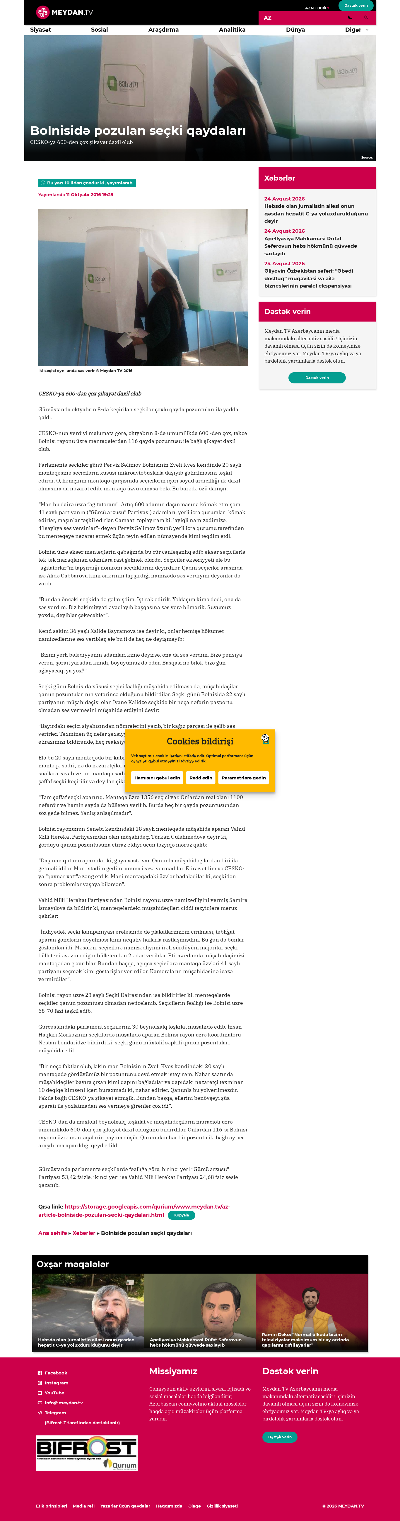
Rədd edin (200, 777)
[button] (368, 30)
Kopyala (181, 1214)
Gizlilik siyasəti (222, 1506)
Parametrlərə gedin (244, 777)
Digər (353, 29)
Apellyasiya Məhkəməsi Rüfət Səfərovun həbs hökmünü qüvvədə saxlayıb (310, 246)
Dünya (295, 29)
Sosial (99, 29)
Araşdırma (163, 29)
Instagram (57, 1383)
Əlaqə (194, 1506)
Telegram (55, 1412)
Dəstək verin (356, 5)
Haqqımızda (169, 1506)
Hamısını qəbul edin (157, 777)
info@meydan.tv (64, 1403)
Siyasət (40, 29)
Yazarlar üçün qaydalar (125, 1506)
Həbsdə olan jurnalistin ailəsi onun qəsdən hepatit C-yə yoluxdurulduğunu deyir (316, 213)
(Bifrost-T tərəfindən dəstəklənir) (82, 1422)
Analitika (232, 29)
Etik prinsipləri (51, 1506)
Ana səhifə (52, 1233)
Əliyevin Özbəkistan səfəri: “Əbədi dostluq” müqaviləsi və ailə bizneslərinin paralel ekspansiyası (308, 278)
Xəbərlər (84, 1233)
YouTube (54, 1393)
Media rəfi (84, 1506)
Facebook (56, 1373)
